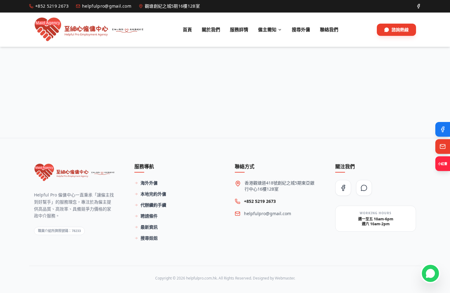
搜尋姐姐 (149, 238)
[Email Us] (442, 146)
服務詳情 (239, 29)
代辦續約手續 (153, 205)
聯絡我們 (329, 29)
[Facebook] (442, 129)
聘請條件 (149, 216)
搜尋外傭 (301, 29)
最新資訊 (149, 227)
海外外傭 (149, 183)
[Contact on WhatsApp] (430, 273)
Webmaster (284, 278)
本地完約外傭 (153, 194)
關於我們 (211, 29)
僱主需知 (267, 29)
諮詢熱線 (400, 29)
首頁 (187, 29)
